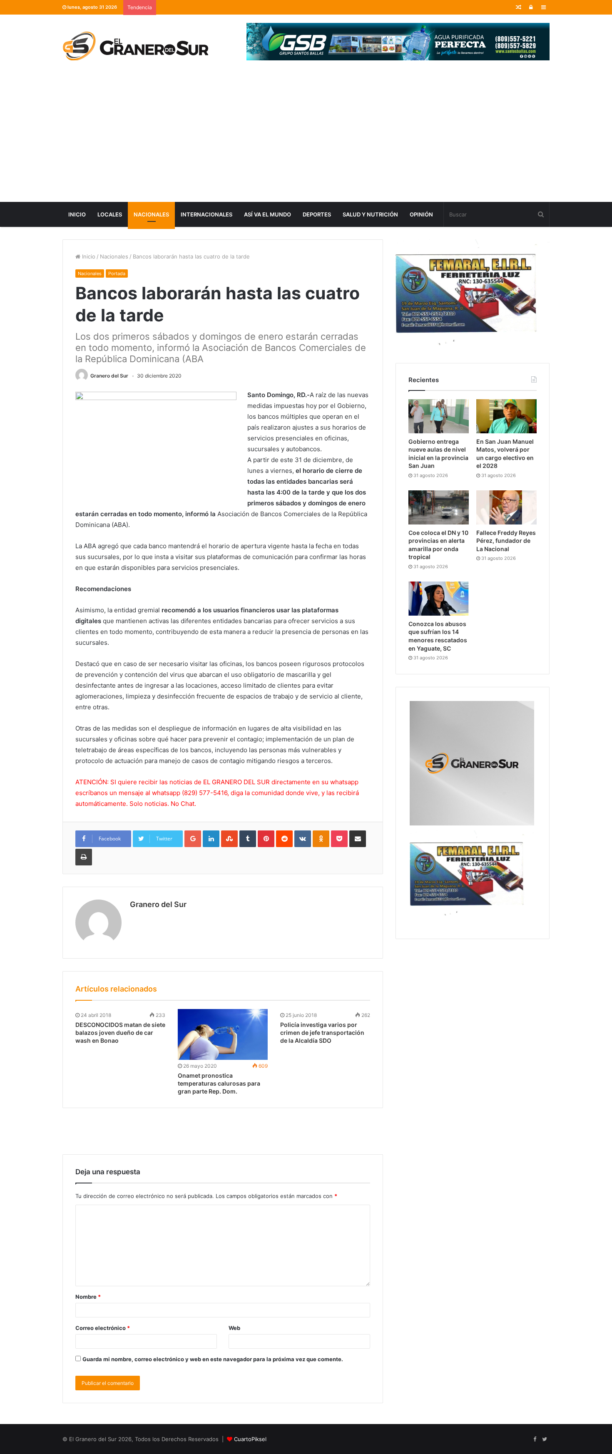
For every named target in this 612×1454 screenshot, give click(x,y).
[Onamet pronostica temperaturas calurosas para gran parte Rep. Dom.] (223, 1034)
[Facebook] (535, 1439)
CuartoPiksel (250, 1439)
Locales (109, 214)
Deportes (317, 214)
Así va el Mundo (267, 214)
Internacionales (206, 214)
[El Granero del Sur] (135, 45)
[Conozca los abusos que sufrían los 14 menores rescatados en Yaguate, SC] (438, 599)
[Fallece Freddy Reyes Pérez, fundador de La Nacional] (506, 507)
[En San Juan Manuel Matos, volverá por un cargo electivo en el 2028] (506, 416)
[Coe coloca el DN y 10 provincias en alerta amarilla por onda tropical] (438, 507)
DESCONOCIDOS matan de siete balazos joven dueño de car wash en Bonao (120, 1032)
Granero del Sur (109, 376)
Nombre (88, 1296)
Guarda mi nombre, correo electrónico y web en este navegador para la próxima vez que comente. (212, 1359)
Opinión (421, 214)
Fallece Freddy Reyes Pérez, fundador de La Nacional (506, 540)
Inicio (77, 214)
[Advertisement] (306, 139)
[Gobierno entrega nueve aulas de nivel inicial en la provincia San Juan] (438, 416)
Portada (116, 273)
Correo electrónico (102, 1328)
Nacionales (151, 214)
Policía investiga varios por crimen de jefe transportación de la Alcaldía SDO (322, 1032)
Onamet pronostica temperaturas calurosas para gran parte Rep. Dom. (219, 1083)
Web (234, 1328)
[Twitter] (545, 1439)
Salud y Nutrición (370, 214)
